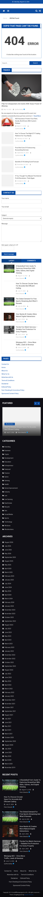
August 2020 (9, 745)
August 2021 (9, 715)
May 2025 (8, 565)
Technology (8, 522)
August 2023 (9, 625)
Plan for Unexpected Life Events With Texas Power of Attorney (21, 105)
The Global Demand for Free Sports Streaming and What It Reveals (26, 301)
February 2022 (9, 692)
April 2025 (8, 568)
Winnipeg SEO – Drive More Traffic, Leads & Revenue (26, 343)
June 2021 (8, 722)
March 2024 (9, 598)
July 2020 (8, 749)
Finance (7, 473)
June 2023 (8, 632)
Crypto (6, 454)
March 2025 (9, 572)
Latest (11, 260)
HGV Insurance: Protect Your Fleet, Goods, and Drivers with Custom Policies (26, 121)
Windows (7, 525)
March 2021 (9, 734)
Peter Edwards (20, 278)
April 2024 (8, 595)
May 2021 (8, 726)
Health (6, 484)
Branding (7, 447)
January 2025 (9, 580)
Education (7, 462)
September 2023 (10, 621)
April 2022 (8, 685)
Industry (7, 492)
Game (6, 477)
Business (7, 450)
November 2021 (10, 704)
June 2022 (8, 677)
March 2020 (9, 764)
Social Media (8, 514)
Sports (6, 518)
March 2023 (9, 643)
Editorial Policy (6, 387)
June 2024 (8, 587)
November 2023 (10, 613)
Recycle (7, 507)
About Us (5, 370)
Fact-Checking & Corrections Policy (13, 390)
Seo (5, 510)
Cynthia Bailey (19, 109)
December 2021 (10, 700)
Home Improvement (11, 488)
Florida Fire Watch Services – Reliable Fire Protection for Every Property (26, 329)
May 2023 (8, 636)
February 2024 (9, 602)
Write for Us (5, 374)
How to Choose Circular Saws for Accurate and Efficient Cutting (27, 286)
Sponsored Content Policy (10, 393)
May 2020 (8, 756)
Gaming (7, 480)
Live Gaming (8, 499)
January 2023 (9, 651)
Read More (37, 116)
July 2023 (8, 628)
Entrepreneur (8, 465)
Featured (7, 469)
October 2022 (9, 662)
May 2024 (8, 591)
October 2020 (9, 737)
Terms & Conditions (8, 380)
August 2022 (9, 670)
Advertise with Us (7, 377)
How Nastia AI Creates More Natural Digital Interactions (26, 315)
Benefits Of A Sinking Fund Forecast (27, 162)
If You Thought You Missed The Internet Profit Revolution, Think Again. (28, 177)
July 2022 (8, 673)
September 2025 (10, 557)
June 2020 (8, 752)
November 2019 (10, 767)
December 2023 (10, 610)
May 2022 (8, 681)
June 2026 (8, 550)
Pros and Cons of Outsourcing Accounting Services (25, 149)
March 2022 (9, 689)
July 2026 (8, 546)
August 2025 (9, 561)
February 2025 (9, 576)
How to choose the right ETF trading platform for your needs (27, 135)
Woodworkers (10, 424)
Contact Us (5, 364)
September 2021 (10, 711)
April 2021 (8, 730)
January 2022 (9, 696)
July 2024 (8, 583)
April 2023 (8, 640)
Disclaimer (5, 384)
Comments (31, 260)
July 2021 (8, 719)
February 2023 (9, 647)
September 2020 (10, 741)
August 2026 (9, 542)
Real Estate (8, 503)
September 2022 (10, 666)
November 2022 (10, 658)
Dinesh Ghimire (28, 894)
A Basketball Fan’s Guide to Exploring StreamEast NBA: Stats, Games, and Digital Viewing (26, 269)
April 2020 (8, 760)
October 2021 (9, 707)
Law (5, 495)
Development (8, 458)
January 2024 (9, 606)
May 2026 (8, 553)
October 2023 (9, 617)
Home (4, 367)
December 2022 (10, 655)
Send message (9, 254)
